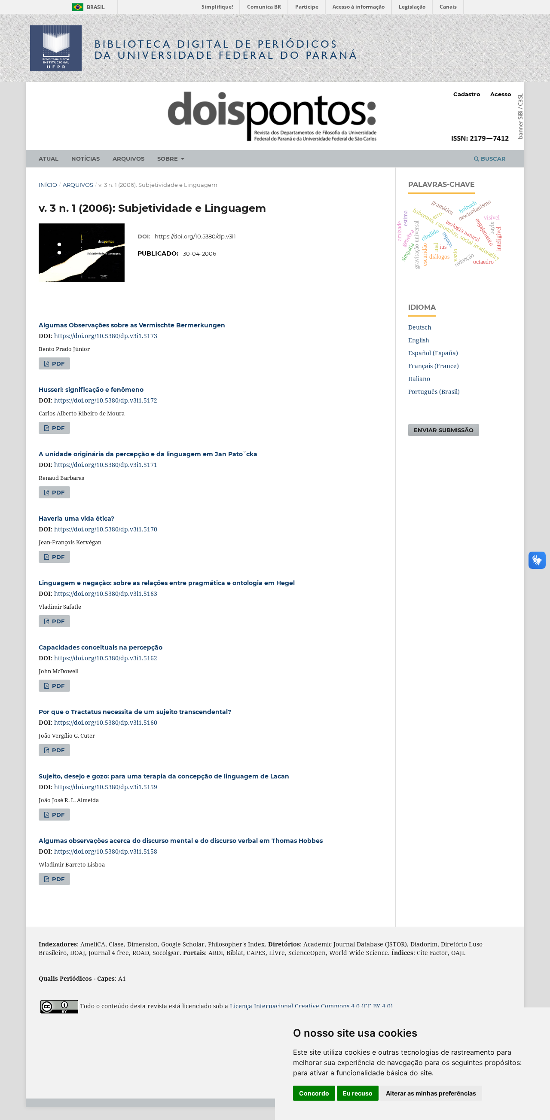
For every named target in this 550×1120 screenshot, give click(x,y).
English (418, 340)
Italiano (419, 379)
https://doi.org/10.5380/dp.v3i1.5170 (105, 529)
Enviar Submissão (444, 430)
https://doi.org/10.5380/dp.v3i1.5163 (105, 593)
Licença (242, 1006)
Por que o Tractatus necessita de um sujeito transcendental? (135, 712)
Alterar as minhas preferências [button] (431, 1093)
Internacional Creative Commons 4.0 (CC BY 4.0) (323, 1006)
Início (48, 184)
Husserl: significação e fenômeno (91, 390)
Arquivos (128, 158)
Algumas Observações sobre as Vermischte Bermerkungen (132, 325)
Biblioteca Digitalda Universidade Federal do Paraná (226, 49)
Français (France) (433, 366)
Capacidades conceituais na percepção (100, 647)
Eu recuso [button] (358, 1093)
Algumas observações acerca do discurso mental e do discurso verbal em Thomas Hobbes (181, 841)
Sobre (168, 158)
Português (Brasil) (434, 392)
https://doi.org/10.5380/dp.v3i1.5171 (105, 465)
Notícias (85, 158)
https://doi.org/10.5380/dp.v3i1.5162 (105, 658)
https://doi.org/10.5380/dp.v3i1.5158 (105, 851)
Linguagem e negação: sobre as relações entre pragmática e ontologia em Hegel (167, 583)
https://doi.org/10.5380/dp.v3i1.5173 (105, 336)
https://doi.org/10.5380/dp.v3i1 (195, 236)
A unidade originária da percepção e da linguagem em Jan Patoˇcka (148, 454)
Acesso (500, 94)
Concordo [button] (314, 1093)
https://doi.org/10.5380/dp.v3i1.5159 (105, 787)
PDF (57, 363)
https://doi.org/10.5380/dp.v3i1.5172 (105, 400)
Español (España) (433, 353)
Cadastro (466, 94)
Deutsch (419, 327)
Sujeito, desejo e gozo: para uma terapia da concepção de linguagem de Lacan (164, 776)
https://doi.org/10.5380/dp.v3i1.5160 (105, 722)
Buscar (492, 158)
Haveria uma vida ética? (76, 518)
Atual (48, 158)
